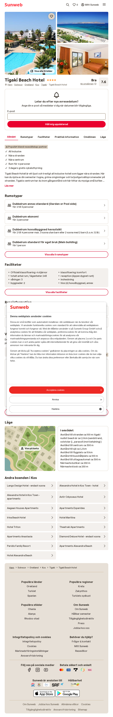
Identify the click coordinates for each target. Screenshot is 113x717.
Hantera (55, 409)
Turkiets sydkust (81, 595)
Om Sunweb (81, 609)
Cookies (31, 646)
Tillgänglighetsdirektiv (81, 618)
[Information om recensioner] (95, 84)
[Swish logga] (82, 671)
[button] (30, 43)
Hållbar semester (81, 613)
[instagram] (37, 671)
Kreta (81, 586)
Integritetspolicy (32, 641)
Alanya (31, 613)
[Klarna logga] (89, 671)
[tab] (11, 137)
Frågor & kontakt (81, 641)
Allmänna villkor (70, 704)
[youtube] (46, 671)
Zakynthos (81, 591)
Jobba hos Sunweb (48, 704)
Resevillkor (81, 650)
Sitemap (82, 709)
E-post (11, 111)
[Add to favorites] (51, 16)
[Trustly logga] (75, 671)
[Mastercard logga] (61, 671)
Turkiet (32, 591)
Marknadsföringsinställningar (32, 650)
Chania (32, 609)
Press (81, 623)
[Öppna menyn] (104, 4)
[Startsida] (13, 5)
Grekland (32, 586)
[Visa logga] (68, 671)
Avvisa (55, 399)
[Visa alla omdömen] (94, 81)
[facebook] (29, 671)
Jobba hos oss (81, 628)
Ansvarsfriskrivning (32, 655)
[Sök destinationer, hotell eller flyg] (68, 5)
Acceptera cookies (55, 390)
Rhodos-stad (31, 618)
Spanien (31, 595)
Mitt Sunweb (81, 646)
